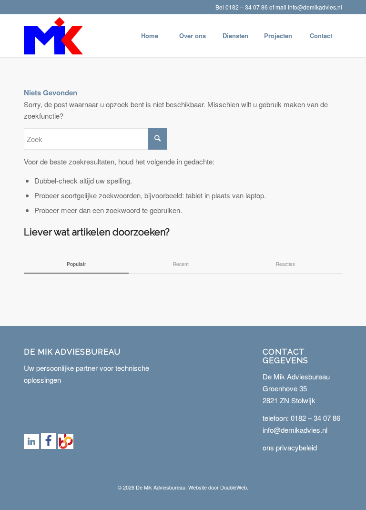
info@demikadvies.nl (315, 7)
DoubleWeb (233, 487)
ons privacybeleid (290, 447)
